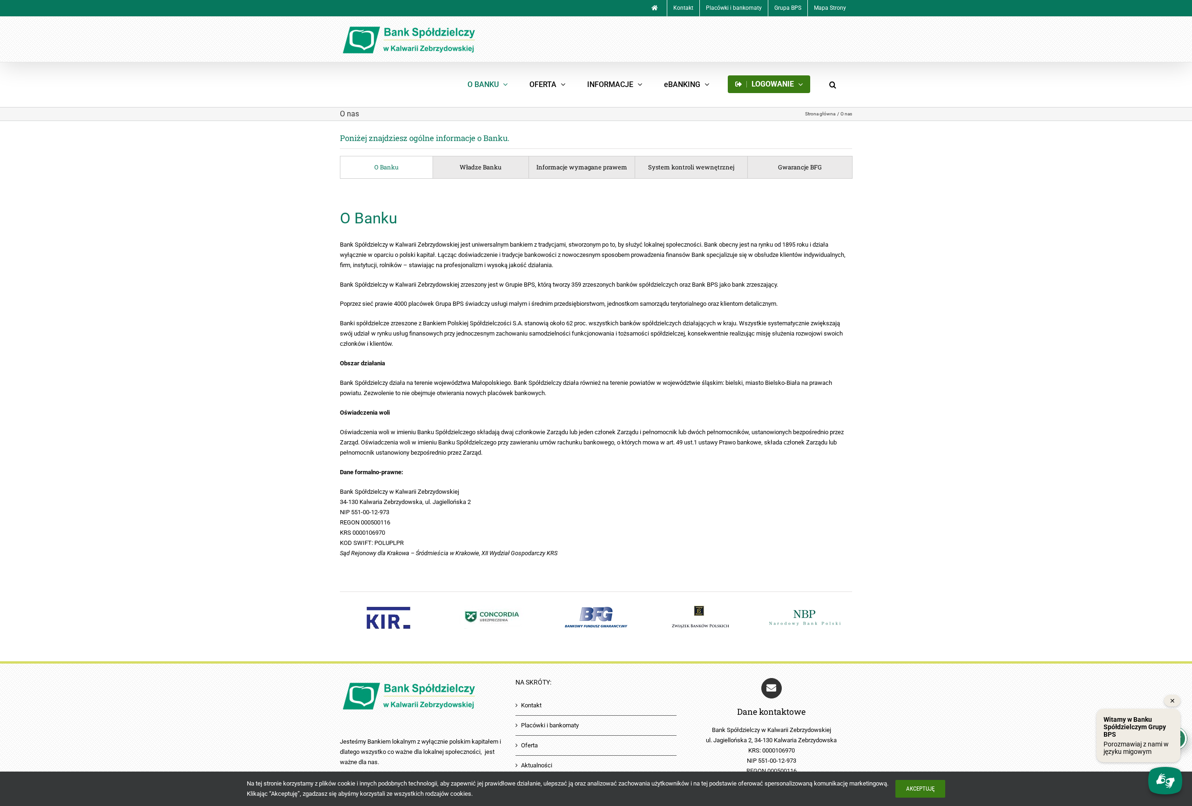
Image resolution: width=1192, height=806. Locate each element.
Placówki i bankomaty (550, 725)
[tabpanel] (596, 382)
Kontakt (531, 705)
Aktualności (536, 765)
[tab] (386, 167)
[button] (832, 84)
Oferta (529, 745)
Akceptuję (920, 788)
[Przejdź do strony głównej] (655, 8)
